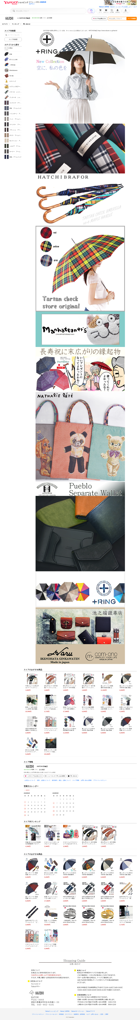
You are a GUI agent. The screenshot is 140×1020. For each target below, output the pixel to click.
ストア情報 (75, 780)
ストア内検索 (132, 18)
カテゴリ (5, 24)
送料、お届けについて (43, 780)
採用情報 (82, 1014)
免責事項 (76, 1014)
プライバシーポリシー (100, 780)
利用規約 (61, 1014)
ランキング (15, 24)
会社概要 (49, 18)
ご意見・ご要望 (104, 1014)
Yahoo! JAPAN (104, 7)
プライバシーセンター (51, 1014)
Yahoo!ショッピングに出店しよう (121, 7)
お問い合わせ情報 (86, 780)
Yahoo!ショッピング (51, 1011)
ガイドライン (68, 1014)
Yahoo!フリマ (90, 1011)
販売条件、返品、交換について (61, 780)
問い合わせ (26, 24)
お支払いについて (30, 780)
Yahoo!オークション (77, 1011)
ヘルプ (134, 7)
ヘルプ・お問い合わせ (92, 1014)
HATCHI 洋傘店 (42, 766)
